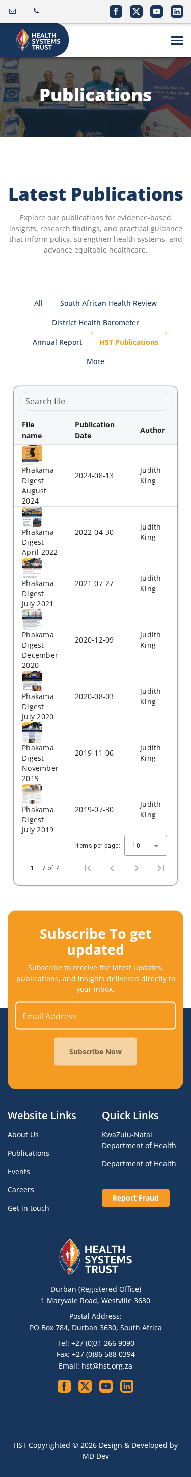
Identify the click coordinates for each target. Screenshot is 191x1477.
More (95, 361)
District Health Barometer (95, 322)
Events (19, 1171)
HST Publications (128, 342)
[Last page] (161, 868)
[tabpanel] (95, 635)
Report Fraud (136, 1198)
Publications (28, 1153)
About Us (23, 1134)
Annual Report (57, 342)
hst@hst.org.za (106, 1366)
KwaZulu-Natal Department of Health (139, 1140)
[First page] (87, 868)
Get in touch (28, 1208)
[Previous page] (112, 868)
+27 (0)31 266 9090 (102, 1343)
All (38, 303)
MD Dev (96, 1456)
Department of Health (139, 1163)
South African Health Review (108, 303)
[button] (40, 430)
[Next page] (136, 868)
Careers (21, 1189)
